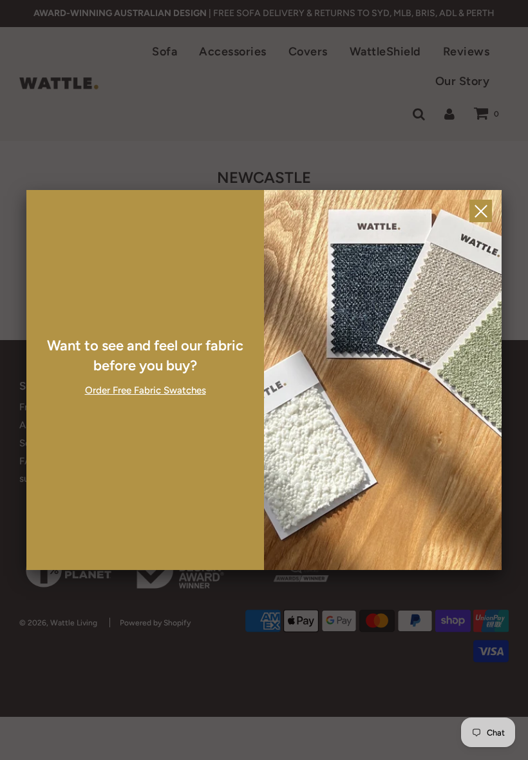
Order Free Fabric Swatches (145, 390)
